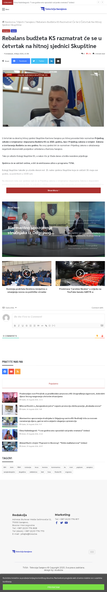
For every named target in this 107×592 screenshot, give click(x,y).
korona (45, 467)
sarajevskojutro (9, 472)
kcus (36, 467)
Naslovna (9, 21)
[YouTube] (11, 371)
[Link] (46, 325)
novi (71, 467)
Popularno (53, 383)
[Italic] (19, 325)
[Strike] (27, 325)
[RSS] (17, 371)
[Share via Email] (58, 61)
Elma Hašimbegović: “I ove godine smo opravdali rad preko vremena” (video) (45, 2)
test (42, 472)
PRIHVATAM (53, 587)
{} (50, 325)
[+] (53, 325)
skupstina (22, 472)
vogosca (68, 472)
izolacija (28, 467)
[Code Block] (42, 325)
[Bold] (15, 325)
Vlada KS (58, 472)
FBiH (19, 467)
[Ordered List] (30, 325)
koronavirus (55, 467)
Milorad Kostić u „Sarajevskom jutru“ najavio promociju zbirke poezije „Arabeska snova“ (60, 406)
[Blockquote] (38, 325)
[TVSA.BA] (53, 9)
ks (65, 467)
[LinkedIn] (51, 61)
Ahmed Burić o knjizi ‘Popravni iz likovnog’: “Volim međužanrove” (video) (53, 443)
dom (12, 467)
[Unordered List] (34, 325)
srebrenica (33, 472)
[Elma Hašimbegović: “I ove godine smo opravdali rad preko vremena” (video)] (9, 434)
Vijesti (20, 21)
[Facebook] (5, 371)
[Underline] (23, 325)
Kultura (11, 218)
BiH (5, 467)
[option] (53, 229)
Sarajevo (30, 21)
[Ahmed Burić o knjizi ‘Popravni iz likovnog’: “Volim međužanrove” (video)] (9, 447)
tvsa (49, 472)
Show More (53, 190)
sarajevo (89, 467)
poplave (79, 467)
